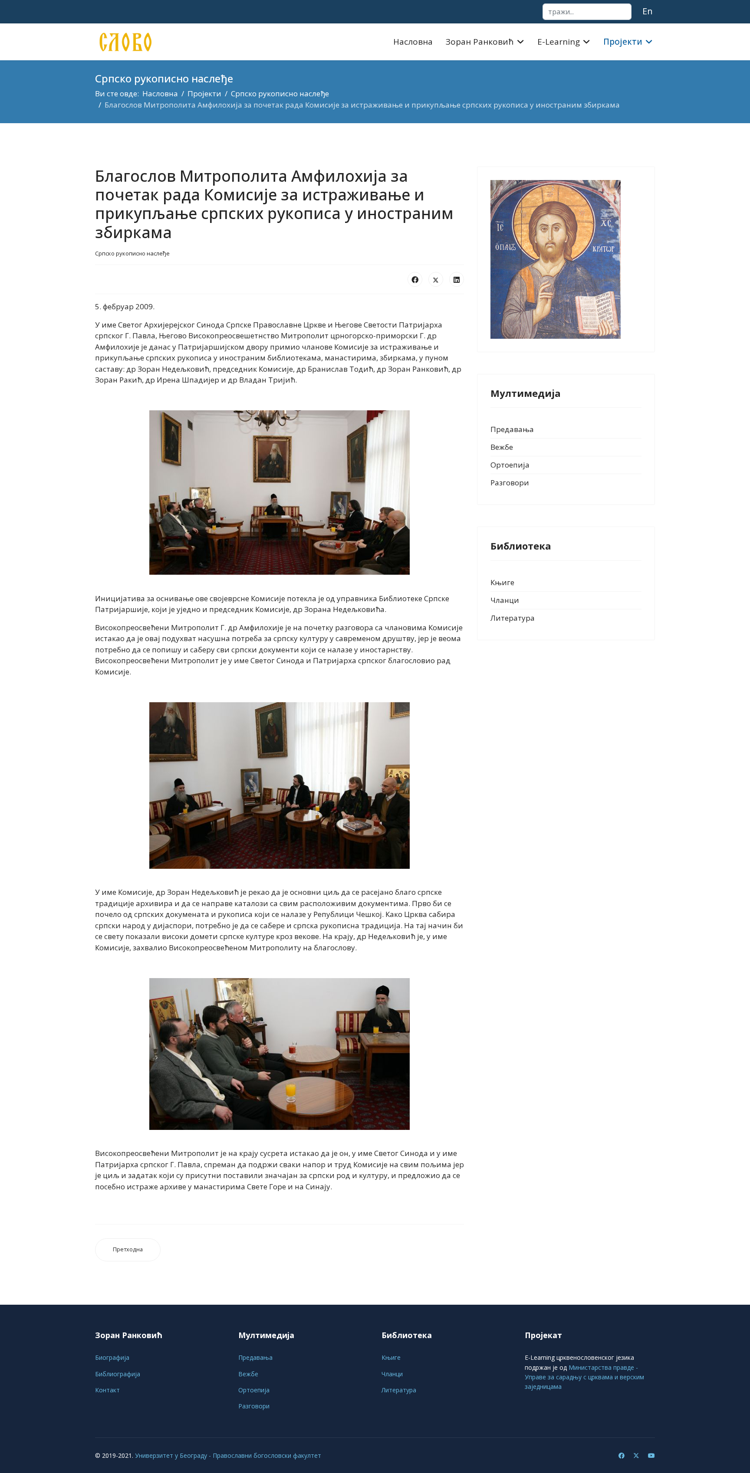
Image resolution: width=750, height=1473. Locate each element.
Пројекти (622, 41)
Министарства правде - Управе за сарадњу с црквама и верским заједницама (584, 1377)
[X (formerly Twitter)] (435, 279)
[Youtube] (651, 1455)
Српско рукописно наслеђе (132, 253)
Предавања (512, 429)
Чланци (504, 600)
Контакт (107, 1390)
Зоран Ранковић (480, 41)
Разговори (509, 483)
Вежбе (501, 447)
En (647, 11)
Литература (512, 618)
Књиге (502, 582)
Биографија (112, 1357)
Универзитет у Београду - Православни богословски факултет (228, 1455)
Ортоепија (510, 465)
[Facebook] (415, 279)
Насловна (413, 41)
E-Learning (558, 41)
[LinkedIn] (456, 279)
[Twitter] (636, 1455)
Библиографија (117, 1374)
